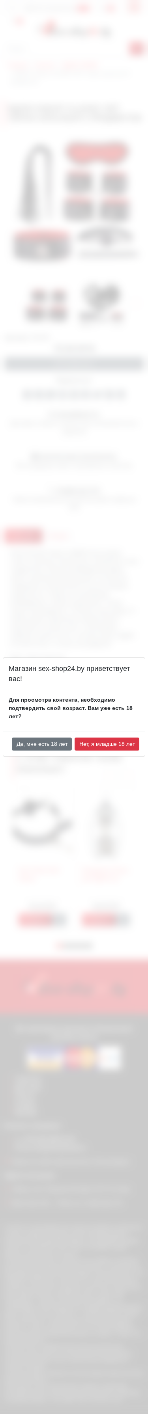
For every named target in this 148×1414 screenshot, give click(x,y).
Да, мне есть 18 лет (42, 744)
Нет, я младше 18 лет (107, 744)
